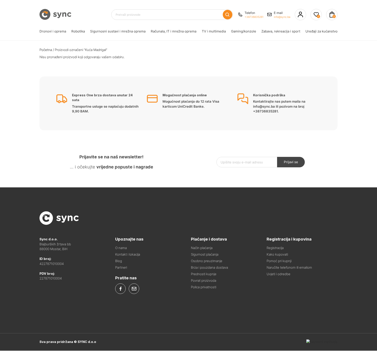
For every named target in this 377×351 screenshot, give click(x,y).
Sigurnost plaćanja (204, 254)
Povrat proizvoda (203, 280)
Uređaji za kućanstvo (321, 31)
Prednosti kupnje (203, 274)
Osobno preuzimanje (206, 261)
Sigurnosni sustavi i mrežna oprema (118, 31)
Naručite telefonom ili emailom (289, 267)
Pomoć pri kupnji (279, 261)
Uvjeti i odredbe (278, 274)
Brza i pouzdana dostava (209, 267)
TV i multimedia (214, 31)
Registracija (275, 248)
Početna (45, 50)
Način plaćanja (201, 248)
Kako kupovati (277, 254)
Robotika (78, 31)
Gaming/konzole (243, 31)
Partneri (121, 267)
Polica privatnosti (203, 287)
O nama (121, 248)
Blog (118, 261)
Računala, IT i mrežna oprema (173, 31)
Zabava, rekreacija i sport (280, 31)
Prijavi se (291, 162)
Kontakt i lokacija (127, 254)
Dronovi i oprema (52, 31)
